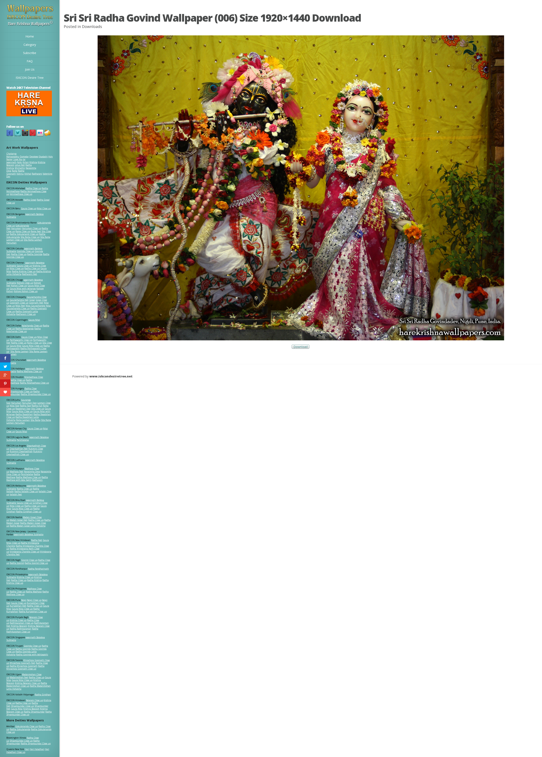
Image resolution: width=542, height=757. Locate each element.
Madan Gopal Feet (19, 520)
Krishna (33, 162)
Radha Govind (17, 563)
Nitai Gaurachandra (35, 305)
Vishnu (20, 173)
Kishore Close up (25, 282)
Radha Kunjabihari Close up (33, 611)
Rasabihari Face (22, 408)
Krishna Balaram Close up (27, 683)
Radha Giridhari (43, 694)
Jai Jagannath (15, 161)
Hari (27, 749)
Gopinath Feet (36, 302)
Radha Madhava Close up (29, 371)
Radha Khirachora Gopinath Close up (25, 667)
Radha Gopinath (15, 172)
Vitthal (27, 173)
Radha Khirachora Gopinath (23, 665)
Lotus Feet (20, 165)
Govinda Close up (25, 251)
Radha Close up (33, 188)
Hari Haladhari (37, 749)
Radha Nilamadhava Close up (34, 382)
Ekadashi (43, 156)
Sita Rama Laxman (19, 351)
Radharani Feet (29, 274)
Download (300, 347)
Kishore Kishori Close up (25, 291)
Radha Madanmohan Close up (26, 685)
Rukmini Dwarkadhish (21, 451)
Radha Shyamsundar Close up (36, 394)
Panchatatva (23, 439)
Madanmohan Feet (19, 677)
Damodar (24, 156)
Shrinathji (20, 167)
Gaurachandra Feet (19, 299)
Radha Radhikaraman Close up (22, 630)
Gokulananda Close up (26, 726)
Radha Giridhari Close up (28, 511)
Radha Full (37, 405)
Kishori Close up (19, 285)
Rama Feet (36, 231)
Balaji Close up (34, 600)
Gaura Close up (28, 208)
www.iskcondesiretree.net (111, 376)
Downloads (92, 26)
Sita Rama (35, 420)
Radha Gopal (30, 199)
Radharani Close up (26, 314)
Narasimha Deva (32, 471)
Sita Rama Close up (30, 237)
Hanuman (16, 228)
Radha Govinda (34, 254)
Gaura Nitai (34, 319)
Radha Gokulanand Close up (24, 234)
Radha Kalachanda (24, 328)
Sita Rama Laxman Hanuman (24, 241)
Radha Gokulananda (20, 729)
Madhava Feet (16, 471)
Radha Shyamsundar (34, 711)
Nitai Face (14, 405)
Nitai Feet (20, 305)
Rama (14, 170)
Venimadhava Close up (21, 194)
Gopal (32, 299)
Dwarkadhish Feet (19, 448)
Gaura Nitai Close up (32, 345)
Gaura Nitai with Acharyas (23, 288)
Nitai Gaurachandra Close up (28, 307)
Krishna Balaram (19, 625)
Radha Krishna (34, 580)
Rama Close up (22, 231)
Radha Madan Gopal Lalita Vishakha (28, 525)
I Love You (17, 159)
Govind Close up (29, 560)
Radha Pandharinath (38, 568)
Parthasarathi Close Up (21, 339)
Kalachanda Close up (32, 325)
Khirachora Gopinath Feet (22, 662)
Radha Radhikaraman (20, 628)
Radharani (37, 173)
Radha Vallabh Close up (26, 491)
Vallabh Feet (16, 494)
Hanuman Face (29, 402)
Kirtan (26, 162)
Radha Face (25, 405)
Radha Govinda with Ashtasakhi (32, 654)
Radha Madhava (34, 591)
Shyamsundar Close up (21, 391)
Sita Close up (37, 408)
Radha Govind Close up (36, 563)
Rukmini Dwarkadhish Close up (24, 453)
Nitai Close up (44, 208)
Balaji (23, 600)
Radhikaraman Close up (21, 622)
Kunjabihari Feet (18, 605)
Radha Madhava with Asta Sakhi (27, 479)
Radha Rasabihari (24, 414)
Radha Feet (36, 540)
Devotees (33, 156)
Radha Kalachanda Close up (23, 330)
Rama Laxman (23, 420)
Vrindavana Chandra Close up (24, 551)
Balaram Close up (34, 700)
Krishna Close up (25, 577)
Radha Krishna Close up (24, 271)
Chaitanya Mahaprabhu (12, 155)
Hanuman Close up (31, 228)
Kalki (19, 162)
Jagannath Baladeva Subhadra (25, 461)
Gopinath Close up (19, 302)
